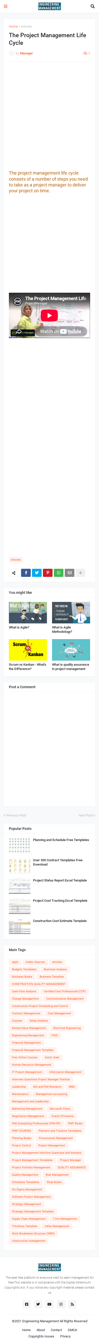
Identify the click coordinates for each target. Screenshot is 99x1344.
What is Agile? (19, 627)
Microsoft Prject (60, 1108)
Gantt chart (52, 1057)
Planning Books (21, 1138)
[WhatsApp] (58, 573)
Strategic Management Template (33, 1211)
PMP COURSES (21, 1130)
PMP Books (75, 1123)
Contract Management (26, 1013)
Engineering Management (28, 1035)
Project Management (51, 1145)
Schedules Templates (25, 1182)
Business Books (22, 976)
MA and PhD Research (47, 1086)
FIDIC (55, 1035)
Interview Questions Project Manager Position (41, 1079)
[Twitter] (37, 573)
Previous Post (16, 815)
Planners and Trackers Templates (60, 1130)
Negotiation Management (28, 1116)
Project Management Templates (32, 1160)
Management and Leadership (30, 1101)
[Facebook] (26, 573)
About (41, 1330)
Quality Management (25, 1175)
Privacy (65, 1336)
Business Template (52, 976)
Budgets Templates (24, 969)
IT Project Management (27, 1072)
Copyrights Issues (41, 1336)
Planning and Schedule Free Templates (61, 840)
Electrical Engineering (67, 1028)
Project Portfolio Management (31, 1167)
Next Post (86, 815)
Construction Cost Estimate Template (60, 921)
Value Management (57, 1226)
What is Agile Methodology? (62, 629)
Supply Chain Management (29, 1219)
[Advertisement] (49, 116)
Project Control (21, 1145)
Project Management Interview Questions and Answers (46, 1152)
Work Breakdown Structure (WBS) (33, 1233)
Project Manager (70, 1160)
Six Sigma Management (27, 1189)
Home (13, 26)
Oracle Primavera (63, 1116)
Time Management (65, 1219)
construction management (28, 1241)
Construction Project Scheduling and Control (40, 1006)
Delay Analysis (39, 1020)
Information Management (65, 1072)
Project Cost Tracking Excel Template (60, 900)
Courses (17, 1020)
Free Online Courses (25, 1057)
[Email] (69, 573)
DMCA (72, 1330)
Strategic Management (26, 1204)
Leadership (19, 1086)
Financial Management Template (33, 1050)
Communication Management (65, 998)
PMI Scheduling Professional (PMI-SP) (36, 1123)
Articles (26, 26)
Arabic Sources (35, 962)
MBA (72, 1086)
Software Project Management (31, 1197)
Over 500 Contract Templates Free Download (57, 862)
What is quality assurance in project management (70, 667)
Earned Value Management (29, 1028)
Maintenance (20, 1094)
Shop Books (54, 1182)
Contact (56, 1330)
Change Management (25, 998)
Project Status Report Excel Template (60, 880)
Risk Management (57, 1175)
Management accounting (51, 1094)
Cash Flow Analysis (24, 991)
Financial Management (26, 1042)
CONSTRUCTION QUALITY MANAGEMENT (39, 984)
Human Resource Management (31, 1064)
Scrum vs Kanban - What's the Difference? (27, 667)
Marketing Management (27, 1108)
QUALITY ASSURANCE (72, 1167)
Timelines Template (24, 1226)
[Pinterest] (48, 573)
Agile (15, 962)
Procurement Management (56, 1138)
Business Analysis (55, 969)
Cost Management (59, 1013)
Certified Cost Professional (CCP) (65, 991)
